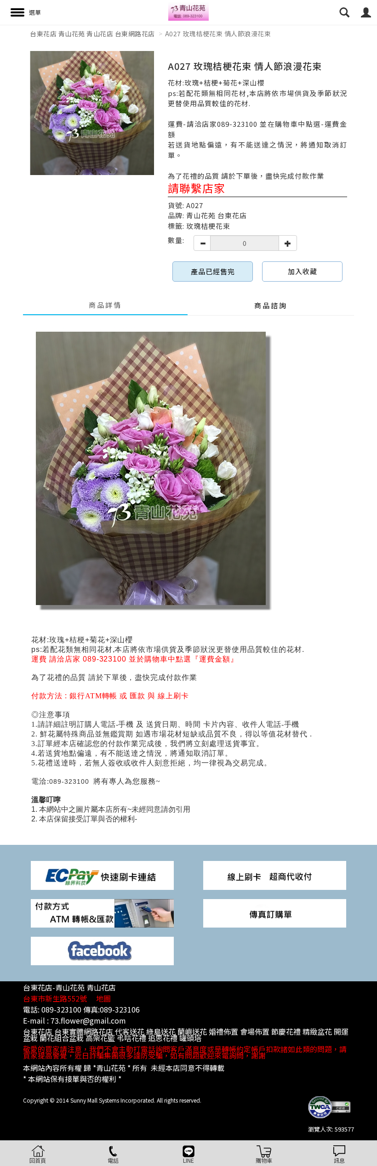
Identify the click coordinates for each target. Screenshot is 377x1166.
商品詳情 (105, 305)
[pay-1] (102, 874)
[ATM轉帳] (102, 912)
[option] (92, 113)
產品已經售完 (213, 271)
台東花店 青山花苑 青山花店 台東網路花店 (92, 33)
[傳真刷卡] (274, 912)
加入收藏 (302, 271)
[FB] (102, 949)
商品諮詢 (270, 305)
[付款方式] (274, 874)
